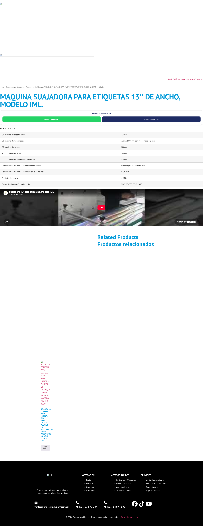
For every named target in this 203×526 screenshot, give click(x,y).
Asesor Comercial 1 (51, 119)
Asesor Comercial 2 (151, 119)
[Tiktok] (142, 504)
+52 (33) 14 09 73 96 (114, 506)
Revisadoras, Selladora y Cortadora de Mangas (25, 87)
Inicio (170, 79)
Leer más (45, 448)
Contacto (199, 79)
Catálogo (190, 79)
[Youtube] (149, 504)
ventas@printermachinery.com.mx (51, 506)
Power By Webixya (129, 517)
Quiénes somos (179, 79)
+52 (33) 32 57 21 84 (86, 506)
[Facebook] (135, 504)
